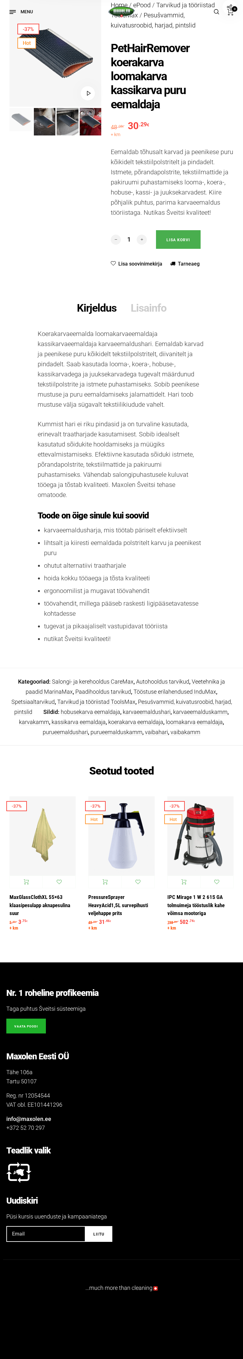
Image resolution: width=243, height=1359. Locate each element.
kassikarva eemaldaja (79, 722)
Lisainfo (148, 308)
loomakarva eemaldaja (194, 722)
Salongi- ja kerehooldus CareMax (93, 681)
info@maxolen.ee (28, 1119)
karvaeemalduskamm (200, 712)
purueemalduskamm (116, 732)
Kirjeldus (96, 308)
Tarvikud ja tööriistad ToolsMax (96, 701)
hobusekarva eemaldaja (90, 712)
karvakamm (34, 722)
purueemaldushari (65, 732)
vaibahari (156, 732)
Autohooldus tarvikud (162, 681)
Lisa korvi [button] (26, 882)
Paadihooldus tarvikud (103, 691)
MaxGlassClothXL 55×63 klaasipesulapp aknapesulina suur (39, 905)
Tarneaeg (189, 263)
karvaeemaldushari (147, 712)
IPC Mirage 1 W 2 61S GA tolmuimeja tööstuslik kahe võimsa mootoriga (196, 905)
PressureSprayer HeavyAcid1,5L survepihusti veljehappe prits (118, 905)
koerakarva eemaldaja (135, 722)
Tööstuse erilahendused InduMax (175, 691)
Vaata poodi (26, 1026)
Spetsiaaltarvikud (33, 701)
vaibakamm (185, 732)
